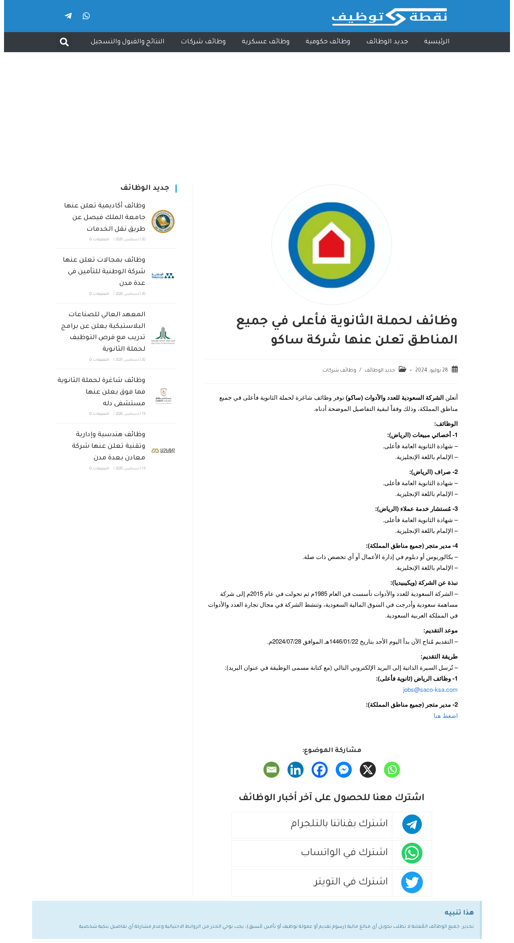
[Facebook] (320, 770)
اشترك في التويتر (351, 883)
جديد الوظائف (387, 42)
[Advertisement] (257, 112)
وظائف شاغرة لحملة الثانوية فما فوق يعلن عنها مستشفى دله (101, 392)
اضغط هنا (446, 715)
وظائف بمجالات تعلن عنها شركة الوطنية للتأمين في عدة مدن (104, 272)
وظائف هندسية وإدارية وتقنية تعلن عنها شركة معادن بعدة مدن (108, 446)
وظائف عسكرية (266, 42)
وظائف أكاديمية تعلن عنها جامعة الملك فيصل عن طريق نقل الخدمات (104, 218)
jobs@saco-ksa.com (430, 689)
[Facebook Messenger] (344, 770)
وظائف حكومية (328, 42)
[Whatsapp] (86, 16)
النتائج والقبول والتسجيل (128, 42)
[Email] (271, 770)
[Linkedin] (296, 770)
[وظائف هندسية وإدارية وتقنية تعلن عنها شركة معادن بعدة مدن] (163, 450)
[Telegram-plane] (68, 16)
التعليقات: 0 (99, 240)
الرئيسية (437, 42)
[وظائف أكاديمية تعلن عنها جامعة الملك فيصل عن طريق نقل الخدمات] (163, 221)
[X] (368, 770)
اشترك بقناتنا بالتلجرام (339, 824)
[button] (64, 42)
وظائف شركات (203, 42)
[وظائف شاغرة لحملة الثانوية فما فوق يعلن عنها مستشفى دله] (163, 396)
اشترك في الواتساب (344, 853)
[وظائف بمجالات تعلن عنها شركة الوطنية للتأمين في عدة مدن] (163, 276)
